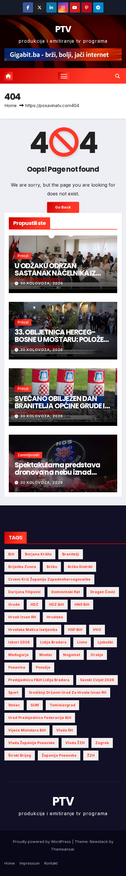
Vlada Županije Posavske (31, 743)
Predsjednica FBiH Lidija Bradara (38, 680)
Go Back (63, 207)
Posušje (43, 667)
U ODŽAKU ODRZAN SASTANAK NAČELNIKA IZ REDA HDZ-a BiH (55, 273)
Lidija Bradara (53, 642)
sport (13, 692)
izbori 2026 (19, 642)
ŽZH (91, 755)
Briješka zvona (22, 567)
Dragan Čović (102, 592)
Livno (82, 642)
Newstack (99, 841)
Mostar (45, 655)
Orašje (97, 655)
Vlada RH (64, 730)
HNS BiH (81, 604)
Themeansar (62, 849)
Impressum (30, 863)
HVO (97, 629)
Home (10, 105)
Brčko (52, 567)
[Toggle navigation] (63, 76)
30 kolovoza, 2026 (41, 283)
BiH (11, 554)
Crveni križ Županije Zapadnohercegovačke (49, 579)
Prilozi (23, 256)
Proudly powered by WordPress (42, 841)
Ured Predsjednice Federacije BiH (39, 717)
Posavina (16, 667)
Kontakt (51, 863)
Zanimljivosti (28, 455)
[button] (117, 76)
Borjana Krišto (38, 554)
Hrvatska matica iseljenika (32, 629)
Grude (14, 604)
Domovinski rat (65, 592)
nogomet (71, 655)
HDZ (34, 604)
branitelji (70, 554)
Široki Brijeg (19, 755)
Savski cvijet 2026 (97, 680)
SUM (34, 705)
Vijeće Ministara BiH (27, 730)
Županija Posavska (59, 755)
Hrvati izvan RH (22, 617)
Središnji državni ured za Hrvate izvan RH (67, 692)
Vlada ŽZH (75, 743)
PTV (63, 29)
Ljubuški (105, 642)
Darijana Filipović (24, 592)
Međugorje (18, 655)
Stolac (14, 705)
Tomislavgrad (62, 705)
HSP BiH (75, 629)
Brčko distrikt (80, 567)
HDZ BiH (56, 604)
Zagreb (102, 743)
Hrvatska (55, 617)
